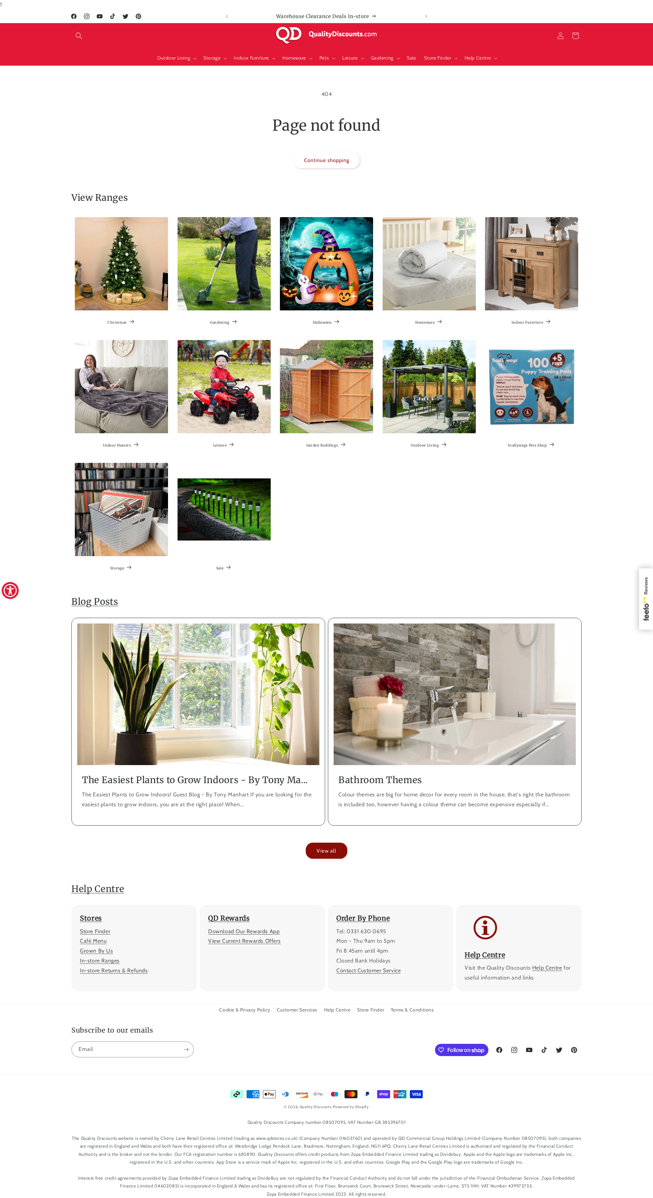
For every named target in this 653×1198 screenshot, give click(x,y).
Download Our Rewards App (244, 931)
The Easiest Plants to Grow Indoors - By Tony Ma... (195, 780)
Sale (219, 568)
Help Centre (97, 888)
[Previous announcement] (226, 16)
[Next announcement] (426, 16)
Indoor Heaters (117, 445)
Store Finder (95, 931)
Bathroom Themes (380, 780)
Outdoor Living (425, 445)
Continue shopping (326, 160)
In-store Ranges (100, 960)
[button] (78, 35)
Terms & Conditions (412, 1010)
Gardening (220, 322)
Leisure (220, 445)
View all (326, 851)
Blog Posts (94, 601)
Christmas (117, 322)
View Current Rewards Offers (244, 941)
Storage (117, 568)
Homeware (425, 322)
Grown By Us (96, 951)
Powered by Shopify (351, 1106)
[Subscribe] (186, 1049)
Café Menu (93, 941)
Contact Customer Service (368, 970)
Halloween (322, 322)
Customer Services (297, 1010)
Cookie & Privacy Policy (244, 1010)
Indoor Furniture (527, 322)
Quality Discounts (316, 1106)
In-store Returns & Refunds (114, 970)
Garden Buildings (322, 445)
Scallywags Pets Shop (527, 445)
